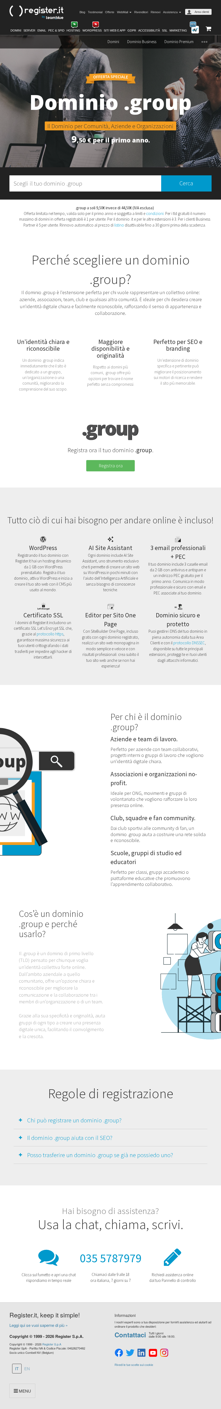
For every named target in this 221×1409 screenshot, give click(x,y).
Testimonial (95, 12)
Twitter (130, 1353)
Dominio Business (141, 41)
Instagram (164, 1353)
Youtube (153, 1353)
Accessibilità (149, 30)
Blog (82, 12)
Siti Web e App (114, 30)
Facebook (119, 1353)
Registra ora (111, 465)
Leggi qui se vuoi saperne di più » (38, 1325)
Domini (16, 30)
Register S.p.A (51, 1344)
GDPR (131, 30)
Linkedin (141, 1353)
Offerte (109, 12)
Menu (24, 1391)
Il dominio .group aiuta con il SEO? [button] (69, 1138)
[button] (205, 41)
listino (119, 225)
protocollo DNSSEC (189, 642)
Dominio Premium (179, 41)
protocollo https (50, 633)
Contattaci (130, 1334)
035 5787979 (110, 1258)
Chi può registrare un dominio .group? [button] (74, 1120)
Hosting (73, 30)
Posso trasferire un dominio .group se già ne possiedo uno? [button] (100, 1155)
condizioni (155, 213)
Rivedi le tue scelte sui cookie (134, 1365)
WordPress (92, 30)
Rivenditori (141, 12)
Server (29, 30)
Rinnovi (155, 12)
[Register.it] (36, 12)
